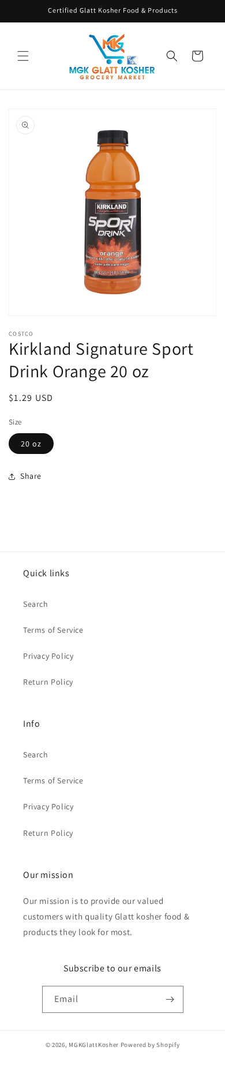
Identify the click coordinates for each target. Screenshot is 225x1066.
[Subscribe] (170, 999)
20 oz (31, 443)
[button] (23, 56)
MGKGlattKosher (94, 1045)
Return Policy (48, 682)
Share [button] (31, 476)
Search (35, 604)
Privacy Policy (48, 656)
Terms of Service (53, 630)
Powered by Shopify (150, 1045)
